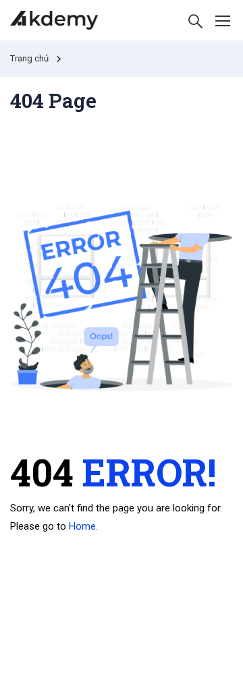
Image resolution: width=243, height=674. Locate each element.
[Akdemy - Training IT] (54, 20)
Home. (83, 526)
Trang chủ (29, 58)
